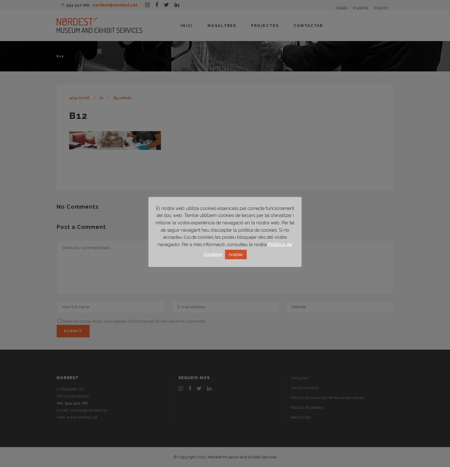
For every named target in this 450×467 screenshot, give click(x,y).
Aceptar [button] (236, 254)
